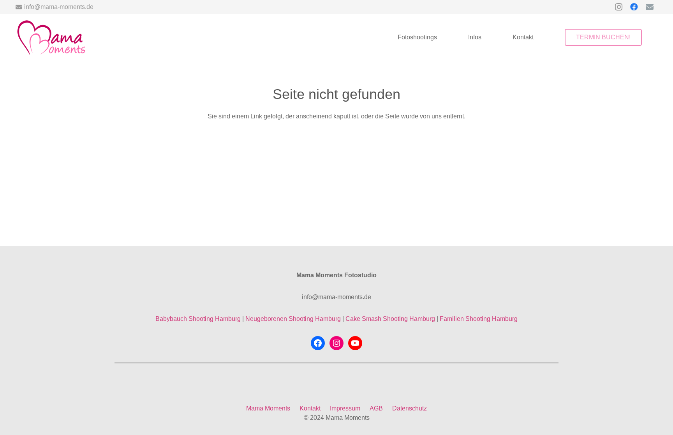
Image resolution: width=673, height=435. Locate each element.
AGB (376, 408)
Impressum (345, 408)
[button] (442, 37)
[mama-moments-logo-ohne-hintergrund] (51, 37)
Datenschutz (409, 408)
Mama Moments (268, 408)
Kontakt (310, 408)
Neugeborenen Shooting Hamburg (293, 318)
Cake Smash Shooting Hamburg (390, 318)
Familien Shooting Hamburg (479, 318)
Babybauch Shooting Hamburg (198, 318)
